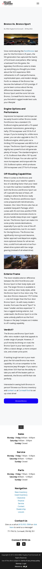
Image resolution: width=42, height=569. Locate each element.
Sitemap (18, 563)
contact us (12, 390)
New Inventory (21, 492)
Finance (21, 500)
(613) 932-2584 (24, 524)
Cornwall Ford (24, 390)
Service (21, 503)
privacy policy (35, 561)
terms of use (25, 561)
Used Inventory (21, 495)
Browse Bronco (21, 401)
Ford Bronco (29, 51)
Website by (19, 566)
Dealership (21, 509)
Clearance (21, 498)
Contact (21, 506)
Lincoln (21, 512)
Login (24, 563)
